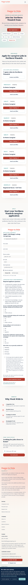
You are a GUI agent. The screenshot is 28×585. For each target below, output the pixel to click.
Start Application (13, 30)
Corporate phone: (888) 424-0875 (9, 554)
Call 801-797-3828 (13, 559)
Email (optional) (6, 265)
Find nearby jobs (14, 455)
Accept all (22, 579)
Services (15, 33)
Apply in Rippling (16, 91)
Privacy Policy (16, 367)
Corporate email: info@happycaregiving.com (11, 556)
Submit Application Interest (15, 379)
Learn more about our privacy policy (9, 576)
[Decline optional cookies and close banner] (2, 582)
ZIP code (5, 259)
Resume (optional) (9, 270)
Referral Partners (16, 37)
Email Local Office (14, 94)
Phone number (6, 254)
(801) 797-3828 (5, 538)
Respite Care (4, 509)
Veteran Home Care (6, 511)
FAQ (3, 37)
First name (5, 243)
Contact (22, 33)
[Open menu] (25, 2)
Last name (5, 249)
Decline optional (5, 579)
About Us (4, 519)
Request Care (12, 40)
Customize (14, 579)
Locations (4, 521)
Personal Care (5, 506)
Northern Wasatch (7, 33)
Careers (4, 40)
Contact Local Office (14, 77)
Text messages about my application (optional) (14, 357)
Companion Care (5, 504)
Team (8, 37)
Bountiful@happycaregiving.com (9, 383)
